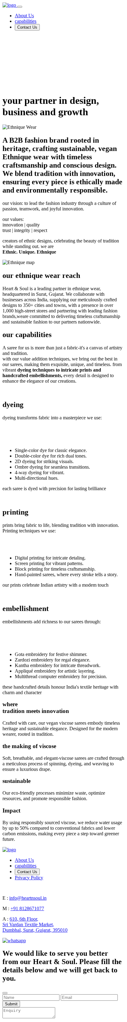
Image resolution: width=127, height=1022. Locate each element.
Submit (11, 1004)
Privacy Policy (29, 877)
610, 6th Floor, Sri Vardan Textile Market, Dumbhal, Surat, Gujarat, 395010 (35, 924)
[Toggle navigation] (19, 7)
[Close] (4, 993)
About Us (24, 15)
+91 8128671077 (27, 908)
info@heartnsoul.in (28, 898)
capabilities (25, 21)
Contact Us (27, 27)
